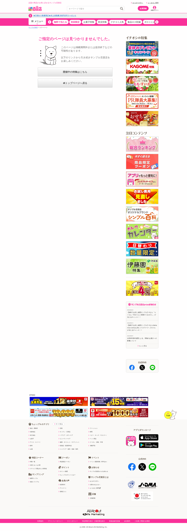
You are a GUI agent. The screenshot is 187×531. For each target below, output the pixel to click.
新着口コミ (63, 491)
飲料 (31, 445)
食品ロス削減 (134, 21)
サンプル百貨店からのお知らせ (99, 471)
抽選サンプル (34, 478)
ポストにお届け (152, 21)
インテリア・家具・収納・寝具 (69, 449)
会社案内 (127, 521)
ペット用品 (93, 438)
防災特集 (102, 21)
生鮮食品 (32, 431)
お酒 (31, 449)
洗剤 (61, 428)
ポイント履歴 (64, 471)
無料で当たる (60, 21)
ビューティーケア (65, 438)
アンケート (63, 488)
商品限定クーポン (65, 461)
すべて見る (59, 424)
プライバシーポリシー (55, 521)
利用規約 (40, 521)
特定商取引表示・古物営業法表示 (93, 521)
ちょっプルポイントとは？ (68, 475)
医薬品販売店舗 (114, 521)
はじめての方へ (137, 3)
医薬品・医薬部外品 (66, 445)
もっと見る (143, 346)
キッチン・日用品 (65, 431)
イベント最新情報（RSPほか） (99, 461)
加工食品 (32, 435)
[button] (49, 22)
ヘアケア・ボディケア (66, 435)
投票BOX (62, 484)
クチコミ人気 (117, 21)
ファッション (94, 428)
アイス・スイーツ (35, 442)
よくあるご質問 (153, 3)
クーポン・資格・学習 (96, 442)
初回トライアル (34, 481)
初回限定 (75, 21)
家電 (91, 431)
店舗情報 (92, 498)
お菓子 (32, 438)
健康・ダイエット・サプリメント (69, 442)
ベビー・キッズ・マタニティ (98, 435)
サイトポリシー (72, 521)
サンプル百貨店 (33, 27)
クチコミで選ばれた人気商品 (38, 468)
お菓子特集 (88, 21)
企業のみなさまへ (95, 484)
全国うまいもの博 (35, 465)
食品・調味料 (34, 428)
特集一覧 (32, 461)
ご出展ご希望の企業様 (142, 521)
